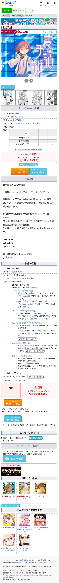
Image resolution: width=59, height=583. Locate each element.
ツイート (9, 87)
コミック (29, 10)
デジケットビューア (42, 331)
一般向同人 (6, 10)
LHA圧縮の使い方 (29, 108)
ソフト (22, 10)
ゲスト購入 (38, 171)
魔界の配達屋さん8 (9, 527)
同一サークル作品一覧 (10, 506)
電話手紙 (7, 27)
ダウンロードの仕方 (41, 319)
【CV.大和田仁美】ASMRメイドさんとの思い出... (25, 530)
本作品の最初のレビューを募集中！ (29, 149)
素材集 (15, 10)
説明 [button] (26, 134)
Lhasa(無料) (25, 296)
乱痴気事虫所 (14, 113)
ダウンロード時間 (35, 377)
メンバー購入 (21, 171)
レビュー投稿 (36, 438)
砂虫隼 (11, 127)
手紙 (38, 123)
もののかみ (40, 496)
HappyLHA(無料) (27, 304)
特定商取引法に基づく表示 (30, 560)
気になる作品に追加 (30, 165)
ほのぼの (21, 123)
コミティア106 (15, 120)
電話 (34, 123)
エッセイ (29, 123)
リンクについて (12, 560)
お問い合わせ (47, 560)
